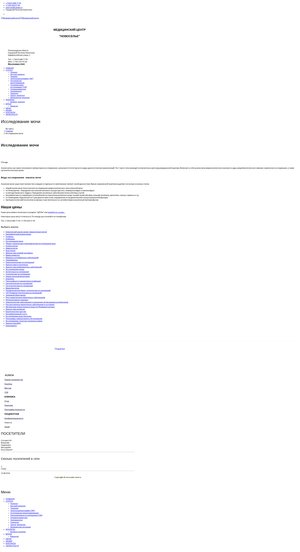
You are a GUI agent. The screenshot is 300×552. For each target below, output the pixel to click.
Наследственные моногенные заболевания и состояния (30, 304)
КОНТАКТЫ (10, 112)
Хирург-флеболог (17, 95)
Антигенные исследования (17, 272)
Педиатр (13, 72)
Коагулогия (10, 250)
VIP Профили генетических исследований (24, 293)
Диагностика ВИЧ (13, 323)
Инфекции (10, 239)
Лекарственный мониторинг (18, 276)
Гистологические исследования (19, 286)
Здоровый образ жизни (16, 295)
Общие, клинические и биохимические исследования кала (31, 243)
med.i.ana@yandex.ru (14, 7)
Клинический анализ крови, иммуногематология (26, 232)
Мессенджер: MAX (16, 64)
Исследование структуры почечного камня (24, 321)
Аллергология (12, 246)
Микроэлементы (13, 255)
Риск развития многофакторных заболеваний (25, 297)
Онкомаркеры (12, 260)
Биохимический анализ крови (18, 234)
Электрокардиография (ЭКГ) (21, 79)
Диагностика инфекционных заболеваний (24, 267)
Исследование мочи (14, 241)
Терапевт (14, 76)
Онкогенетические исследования (20, 262)
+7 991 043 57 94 (13, 5)
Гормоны (9, 236)
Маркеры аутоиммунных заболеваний (22, 257)
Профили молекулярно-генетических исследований (28, 290)
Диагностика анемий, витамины (19, 253)
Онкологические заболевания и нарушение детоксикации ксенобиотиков (37, 302)
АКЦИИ (9, 110)
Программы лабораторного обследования (24, 318)
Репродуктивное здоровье (17, 300)
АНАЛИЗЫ (10, 100)
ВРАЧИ (8, 104)
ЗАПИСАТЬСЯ (12, 114)
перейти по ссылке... (56, 212)
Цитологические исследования (19, 283)
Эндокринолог (16, 91)
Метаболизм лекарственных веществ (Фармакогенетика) (30, 307)
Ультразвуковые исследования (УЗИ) (18, 86)
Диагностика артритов (15, 309)
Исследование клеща (15, 269)
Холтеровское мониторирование (17, 82)
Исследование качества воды (18, 316)
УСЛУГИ (9, 70)
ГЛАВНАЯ (10, 68)
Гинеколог (14, 93)
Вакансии (14, 106)
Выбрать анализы (17, 102)
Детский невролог (17, 74)
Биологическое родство (16, 311)
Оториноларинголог (18, 89)
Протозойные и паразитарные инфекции (23, 281)
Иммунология (12, 248)
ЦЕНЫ (8, 108)
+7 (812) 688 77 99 (13, 3)
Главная (9, 131)
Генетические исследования (18, 274)
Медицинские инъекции (20, 98)
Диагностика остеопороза (17, 265)
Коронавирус (11, 325)
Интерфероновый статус (16, 314)
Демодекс (10, 279)
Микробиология (12, 288)
